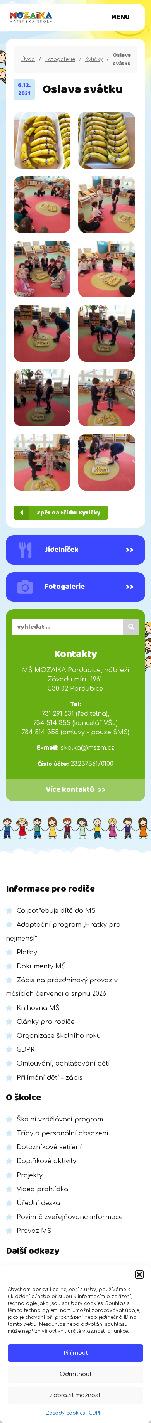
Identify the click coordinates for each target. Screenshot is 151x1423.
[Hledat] (131, 627)
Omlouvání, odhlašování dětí (63, 1063)
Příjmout (75, 1353)
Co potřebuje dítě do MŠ (56, 910)
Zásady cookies (65, 1413)
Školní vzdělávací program (60, 1119)
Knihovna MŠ (38, 1008)
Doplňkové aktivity (46, 1161)
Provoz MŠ (34, 1230)
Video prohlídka (42, 1189)
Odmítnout (76, 1374)
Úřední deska (38, 1203)
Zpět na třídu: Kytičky (69, 513)
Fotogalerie (60, 59)
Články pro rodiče (46, 1021)
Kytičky (94, 59)
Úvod (28, 59)
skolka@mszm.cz (88, 747)
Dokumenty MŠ (41, 966)
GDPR (95, 1413)
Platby (27, 952)
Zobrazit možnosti (76, 1395)
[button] (139, 1274)
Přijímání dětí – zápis (49, 1077)
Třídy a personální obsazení (62, 1133)
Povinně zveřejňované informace (70, 1217)
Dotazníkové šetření (49, 1147)
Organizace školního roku (59, 1035)
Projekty (30, 1175)
